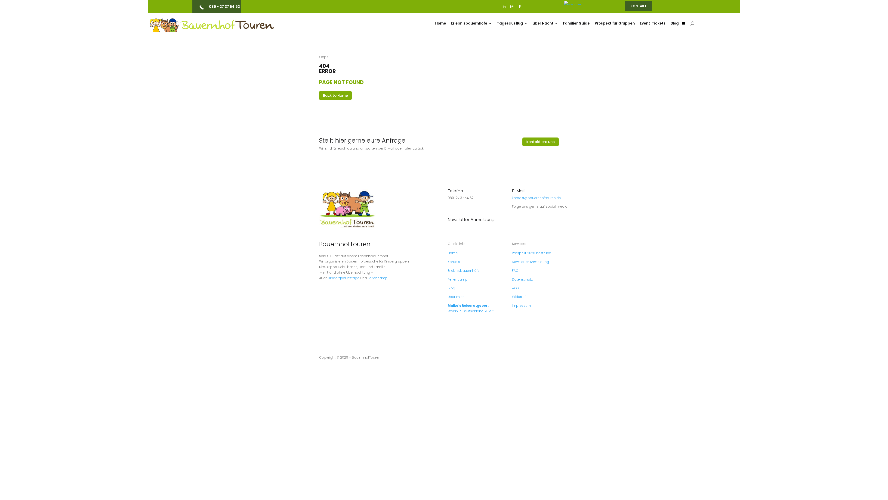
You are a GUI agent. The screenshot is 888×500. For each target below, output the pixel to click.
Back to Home (335, 95)
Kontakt (454, 261)
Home (440, 24)
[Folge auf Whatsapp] (451, 208)
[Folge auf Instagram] (512, 7)
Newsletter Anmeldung (471, 219)
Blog (675, 24)
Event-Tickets (653, 24)
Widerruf (518, 296)
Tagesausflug (510, 24)
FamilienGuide (576, 24)
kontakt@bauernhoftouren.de (536, 198)
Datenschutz (522, 279)
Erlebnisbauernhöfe (469, 24)
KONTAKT (638, 6)
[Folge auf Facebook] (520, 7)
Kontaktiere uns (540, 141)
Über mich (456, 296)
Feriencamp (378, 278)
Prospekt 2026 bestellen (531, 253)
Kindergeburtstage (343, 278)
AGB (515, 288)
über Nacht (543, 24)
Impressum (521, 305)
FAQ (515, 270)
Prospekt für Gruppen (615, 24)
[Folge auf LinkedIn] (504, 7)
